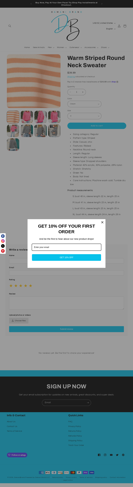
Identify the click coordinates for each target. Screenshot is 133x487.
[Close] (102, 222)
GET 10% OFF (66, 257)
